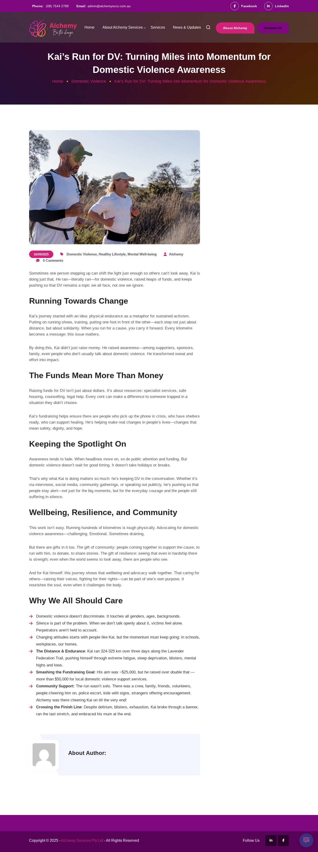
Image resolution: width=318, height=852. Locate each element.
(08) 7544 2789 (57, 6)
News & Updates (187, 27)
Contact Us (273, 28)
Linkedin (282, 6)
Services (158, 27)
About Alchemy (235, 28)
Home (90, 27)
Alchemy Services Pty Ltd (82, 840)
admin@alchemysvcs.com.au (109, 6)
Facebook (249, 6)
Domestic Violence (88, 81)
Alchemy (176, 254)
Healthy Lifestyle (112, 254)
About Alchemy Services (122, 27)
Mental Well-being (142, 254)
